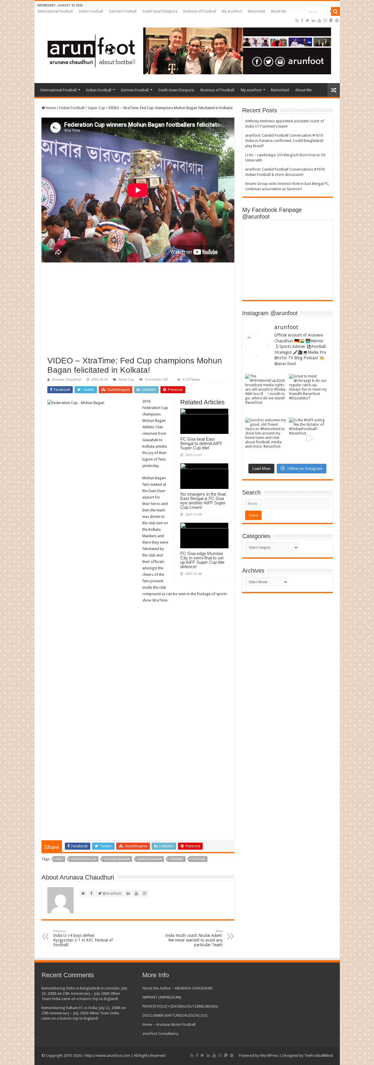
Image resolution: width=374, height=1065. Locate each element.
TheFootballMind (318, 1055)
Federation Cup (83, 859)
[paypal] (331, 20)
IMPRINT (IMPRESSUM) (161, 997)
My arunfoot (232, 11)
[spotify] (337, 20)
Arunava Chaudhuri (66, 380)
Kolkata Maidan (117, 859)
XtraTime (176, 859)
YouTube (198, 859)
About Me (278, 11)
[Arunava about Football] (185, 50)
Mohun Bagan (150, 859)
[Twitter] (307, 20)
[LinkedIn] (313, 20)
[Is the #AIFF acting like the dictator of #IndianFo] (309, 438)
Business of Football (199, 11)
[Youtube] (319, 20)
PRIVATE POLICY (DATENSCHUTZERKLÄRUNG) (180, 1006)
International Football (55, 11)
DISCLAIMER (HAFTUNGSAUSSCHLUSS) (174, 1015)
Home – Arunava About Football (168, 1024)
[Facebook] (302, 20)
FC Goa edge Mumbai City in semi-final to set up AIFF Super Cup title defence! (202, 560)
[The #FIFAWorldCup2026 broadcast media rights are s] (265, 394)
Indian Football (91, 11)
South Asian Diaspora (159, 11)
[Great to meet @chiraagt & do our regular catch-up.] (309, 394)
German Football (122, 11)
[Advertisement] (137, 312)
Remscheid (256, 11)
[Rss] (297, 20)
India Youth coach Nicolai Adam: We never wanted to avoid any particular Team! (194, 938)
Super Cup (96, 108)
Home (50, 108)
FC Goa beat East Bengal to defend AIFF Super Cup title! (201, 443)
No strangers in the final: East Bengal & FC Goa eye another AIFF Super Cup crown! (203, 501)
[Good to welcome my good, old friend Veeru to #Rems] (265, 438)
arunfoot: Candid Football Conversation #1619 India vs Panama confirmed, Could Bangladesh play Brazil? (284, 140)
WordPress (269, 1055)
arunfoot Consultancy (160, 1033)
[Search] (335, 11)
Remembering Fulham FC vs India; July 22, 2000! (80, 1008)
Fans (59, 859)
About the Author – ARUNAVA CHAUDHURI (177, 988)
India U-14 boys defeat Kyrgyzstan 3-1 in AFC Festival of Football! (83, 938)
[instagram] (325, 20)
